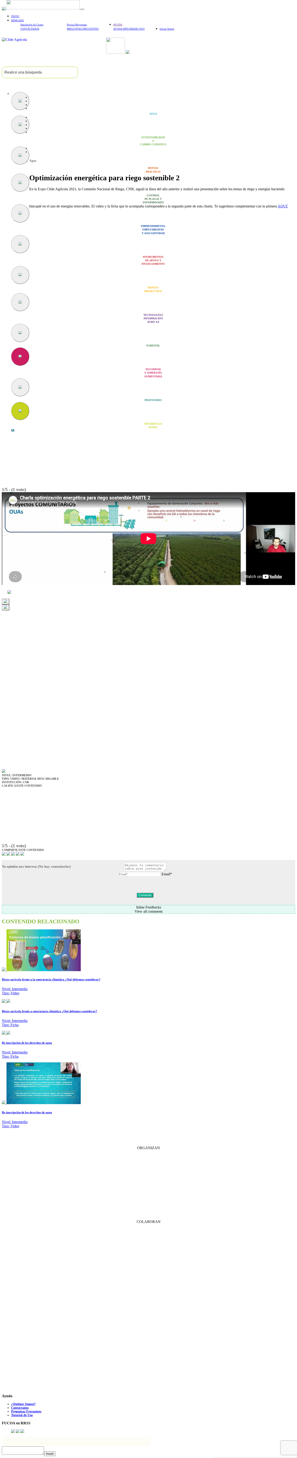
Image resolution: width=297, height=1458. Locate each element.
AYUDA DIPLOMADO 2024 (129, 28)
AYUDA (117, 24)
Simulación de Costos (31, 24)
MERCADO (17, 20)
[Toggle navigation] (82, 9)
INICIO (15, 16)
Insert (50, 1453)
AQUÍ (282, 206)
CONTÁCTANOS (29, 28)
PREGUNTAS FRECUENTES (83, 28)
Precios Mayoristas (77, 24)
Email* (166, 874)
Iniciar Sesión (167, 28)
